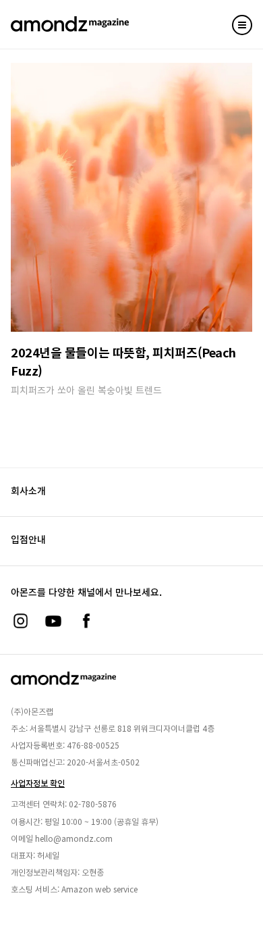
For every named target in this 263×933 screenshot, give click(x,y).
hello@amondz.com (74, 838)
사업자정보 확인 (38, 782)
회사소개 (28, 490)
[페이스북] (86, 620)
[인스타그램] (20, 620)
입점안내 (28, 539)
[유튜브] (53, 620)
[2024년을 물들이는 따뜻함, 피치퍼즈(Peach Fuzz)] (131, 197)
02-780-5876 (93, 803)
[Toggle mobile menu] (242, 25)
